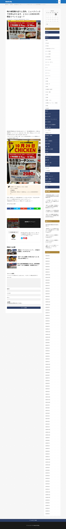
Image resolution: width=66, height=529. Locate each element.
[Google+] (23, 209)
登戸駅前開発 (48, 181)
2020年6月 (48, 445)
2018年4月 (48, 513)
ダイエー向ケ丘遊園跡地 (50, 124)
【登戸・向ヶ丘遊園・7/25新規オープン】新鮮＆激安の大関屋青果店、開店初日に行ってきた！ (52, 206)
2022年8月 (48, 375)
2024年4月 (48, 320)
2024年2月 (48, 326)
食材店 (24, 19)
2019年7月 (48, 472)
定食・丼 (48, 83)
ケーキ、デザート (49, 62)
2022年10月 (48, 369)
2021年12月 (48, 396)
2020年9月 (48, 437)
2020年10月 (48, 434)
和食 (47, 81)
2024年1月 (48, 329)
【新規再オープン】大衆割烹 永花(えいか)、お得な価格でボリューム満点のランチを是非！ (52, 230)
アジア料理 (48, 51)
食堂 (47, 105)
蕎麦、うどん (48, 100)
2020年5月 (48, 448)
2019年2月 (48, 486)
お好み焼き (48, 56)
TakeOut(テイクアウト (50, 48)
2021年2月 (48, 424)
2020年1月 (48, 456)
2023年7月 (48, 345)
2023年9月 (48, 339)
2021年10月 (48, 402)
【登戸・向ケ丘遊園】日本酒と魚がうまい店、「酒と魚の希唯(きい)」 (28, 257)
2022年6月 (48, 380)
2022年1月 (48, 394)
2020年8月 (48, 440)
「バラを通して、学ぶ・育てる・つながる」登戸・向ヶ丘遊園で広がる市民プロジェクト (52, 201)
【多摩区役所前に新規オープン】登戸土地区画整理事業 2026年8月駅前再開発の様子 (52, 196)
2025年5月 (48, 291)
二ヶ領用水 (48, 130)
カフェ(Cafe (48, 59)
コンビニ (48, 64)
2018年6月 (48, 508)
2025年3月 (48, 296)
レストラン (48, 75)
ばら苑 (47, 168)
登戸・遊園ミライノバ (50, 178)
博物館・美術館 (49, 135)
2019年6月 (48, 475)
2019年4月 (48, 481)
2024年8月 (48, 310)
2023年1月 (48, 361)
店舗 (47, 151)
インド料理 (48, 53)
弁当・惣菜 (48, 92)
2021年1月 (48, 426)
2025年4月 (48, 293)
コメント (9, 277)
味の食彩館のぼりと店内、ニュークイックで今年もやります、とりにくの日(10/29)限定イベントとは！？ (30, 4)
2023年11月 (48, 334)
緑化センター (48, 132)
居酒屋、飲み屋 (49, 89)
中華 (47, 78)
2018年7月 (48, 505)
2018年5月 (48, 511)
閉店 (47, 187)
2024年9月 (48, 307)
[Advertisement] (24, 49)
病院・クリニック (49, 176)
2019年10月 (48, 464)
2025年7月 (48, 285)
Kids (47, 111)
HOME (7, 4)
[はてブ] (30, 209)
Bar (47, 40)
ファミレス (48, 70)
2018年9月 (48, 500)
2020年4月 (48, 451)
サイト (8, 297)
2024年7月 (48, 312)
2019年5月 (48, 478)
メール (8, 293)
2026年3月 (48, 269)
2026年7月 (48, 258)
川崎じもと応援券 (49, 149)
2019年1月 (48, 489)
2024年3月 (48, 323)
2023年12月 (48, 331)
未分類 (47, 159)
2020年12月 (48, 429)
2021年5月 (48, 415)
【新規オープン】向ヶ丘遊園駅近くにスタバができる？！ (52, 236)
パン (47, 67)
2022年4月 (48, 386)
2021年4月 (48, 418)
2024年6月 (48, 315)
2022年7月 (48, 377)
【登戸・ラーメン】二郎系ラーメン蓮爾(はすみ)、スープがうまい (52, 246)
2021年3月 (48, 421)
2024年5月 (48, 318)
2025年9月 (48, 280)
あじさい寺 (48, 113)
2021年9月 (48, 405)
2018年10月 (48, 497)
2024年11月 (48, 304)
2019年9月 (48, 467)
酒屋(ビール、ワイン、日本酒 (51, 102)
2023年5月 (48, 350)
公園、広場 (48, 127)
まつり (47, 34)
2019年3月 (48, 483)
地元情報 (11, 4)
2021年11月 (48, 399)
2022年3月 (48, 388)
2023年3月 (48, 356)
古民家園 (48, 170)
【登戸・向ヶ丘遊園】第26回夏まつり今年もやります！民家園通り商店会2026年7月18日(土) (52, 215)
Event (47, 32)
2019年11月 (48, 462)
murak (47, 232)
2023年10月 (48, 337)
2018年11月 (48, 494)
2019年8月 (48, 470)
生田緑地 (48, 165)
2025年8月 (48, 282)
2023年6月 (48, 348)
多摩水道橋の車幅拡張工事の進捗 (52, 224)
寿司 (47, 86)
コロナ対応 (48, 116)
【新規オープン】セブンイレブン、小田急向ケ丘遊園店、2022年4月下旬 (28, 250)
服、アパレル (48, 154)
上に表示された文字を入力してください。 (15, 303)
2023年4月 (48, 353)
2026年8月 (48, 255)
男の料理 (48, 173)
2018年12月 (48, 491)
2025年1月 (48, 299)
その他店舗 (48, 121)
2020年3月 (48, 453)
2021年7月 (48, 410)
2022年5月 (48, 383)
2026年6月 (48, 261)
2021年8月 (48, 407)
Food (47, 37)
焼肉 (47, 97)
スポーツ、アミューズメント (51, 119)
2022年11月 (48, 367)
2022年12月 (48, 364)
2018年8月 (48, 502)
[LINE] (37, 209)
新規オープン (48, 157)
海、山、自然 (48, 162)
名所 (47, 138)
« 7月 (47, 24)
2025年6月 (48, 288)
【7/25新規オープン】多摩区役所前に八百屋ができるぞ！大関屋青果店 (52, 211)
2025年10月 (48, 277)
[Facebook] (10, 209)
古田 (46, 225)
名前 (8, 288)
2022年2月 (48, 391)
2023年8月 (48, 342)
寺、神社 (48, 146)
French (47, 43)
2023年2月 (48, 358)
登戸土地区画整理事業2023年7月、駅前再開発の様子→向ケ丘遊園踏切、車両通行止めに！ (28, 264)
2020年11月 (48, 432)
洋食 (47, 94)
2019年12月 (48, 459)
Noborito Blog (8, 1)
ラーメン (48, 73)
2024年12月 (48, 301)
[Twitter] (17, 209)
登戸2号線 (48, 184)
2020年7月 (48, 443)
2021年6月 (48, 413)
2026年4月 (48, 266)
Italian (47, 45)
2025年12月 (48, 274)
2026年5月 (48, 263)
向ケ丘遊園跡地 (49, 140)
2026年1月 (48, 271)
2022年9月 (48, 372)
